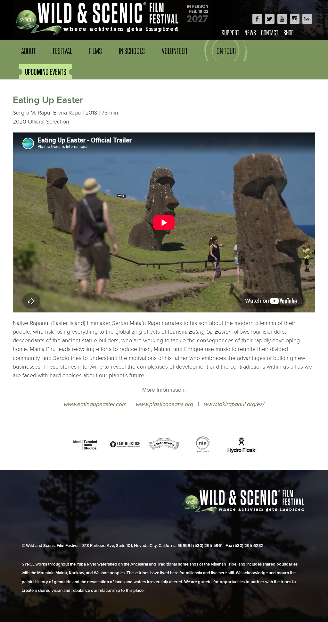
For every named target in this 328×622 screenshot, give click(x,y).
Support (230, 32)
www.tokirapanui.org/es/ (234, 404)
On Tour (226, 51)
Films (95, 51)
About (28, 51)
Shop (288, 32)
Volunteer (174, 51)
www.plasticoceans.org (164, 404)
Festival (62, 51)
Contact (269, 32)
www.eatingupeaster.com (95, 404)
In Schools (132, 51)
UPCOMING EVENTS (45, 72)
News (250, 32)
